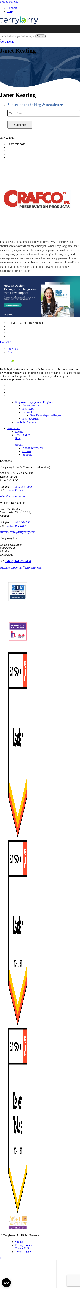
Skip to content (9, 1)
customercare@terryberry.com (17, 532)
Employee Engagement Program (34, 402)
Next (10, 352)
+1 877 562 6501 (21, 522)
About (18, 444)
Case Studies (22, 435)
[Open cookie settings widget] (6, 1282)
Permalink (6, 342)
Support (12, 7)
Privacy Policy (23, 1245)
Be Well (27, 412)
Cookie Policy (23, 1248)
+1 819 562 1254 (15, 525)
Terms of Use (23, 1251)
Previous (12, 348)
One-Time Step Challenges (45, 415)
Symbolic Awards (25, 422)
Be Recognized (31, 405)
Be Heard (28, 408)
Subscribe (20, 124)
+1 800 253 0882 (21, 486)
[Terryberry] (19, 23)
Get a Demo (7, 41)
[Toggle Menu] (75, 29)
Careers (26, 451)
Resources (13, 428)
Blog (10, 11)
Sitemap (19, 1241)
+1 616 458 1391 (15, 490)
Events (19, 431)
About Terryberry (32, 447)
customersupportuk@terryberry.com (21, 567)
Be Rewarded (30, 418)
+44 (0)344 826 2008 (18, 561)
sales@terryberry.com (12, 496)
